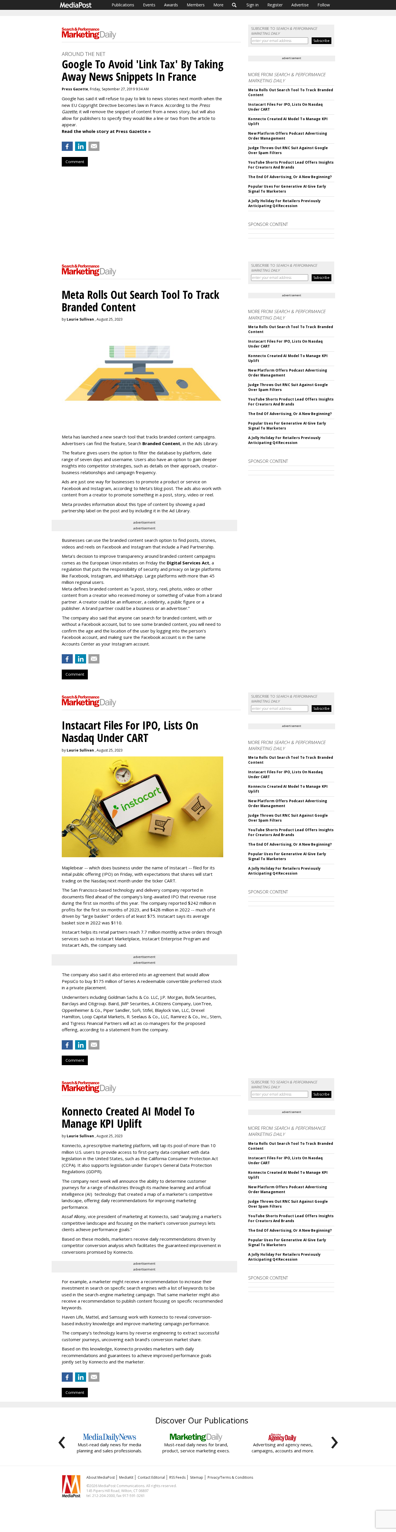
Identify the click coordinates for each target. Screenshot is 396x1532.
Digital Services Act (188, 563)
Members (196, 5)
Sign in (252, 5)
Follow (323, 5)
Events (149, 5)
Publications (123, 5)
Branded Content (161, 443)
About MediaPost (100, 1477)
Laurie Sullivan (80, 319)
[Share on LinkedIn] (80, 146)
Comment (75, 161)
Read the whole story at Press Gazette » (106, 131)
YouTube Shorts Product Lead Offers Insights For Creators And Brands (291, 165)
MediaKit (126, 1477)
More (218, 5)
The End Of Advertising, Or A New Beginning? (290, 176)
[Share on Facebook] (67, 146)
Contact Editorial (151, 1477)
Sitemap (196, 1477)
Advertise (300, 5)
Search (234, 5)
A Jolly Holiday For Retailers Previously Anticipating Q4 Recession (284, 203)
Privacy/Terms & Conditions (230, 1477)
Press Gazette (75, 89)
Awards (171, 5)
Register (275, 5)
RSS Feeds (177, 1477)
